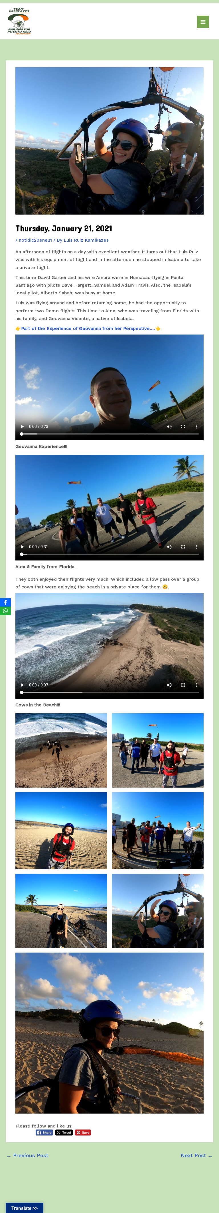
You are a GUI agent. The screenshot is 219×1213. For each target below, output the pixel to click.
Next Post (197, 1155)
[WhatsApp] (5, 611)
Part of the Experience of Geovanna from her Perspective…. (88, 328)
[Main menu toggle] (203, 22)
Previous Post (27, 1155)
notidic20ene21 (35, 240)
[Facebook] (5, 602)
